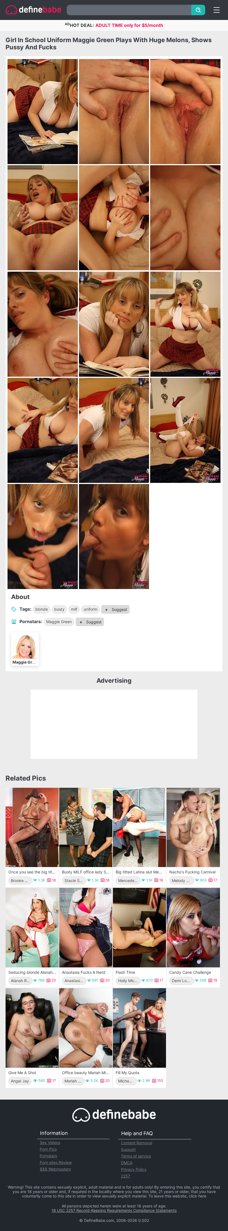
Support (128, 1149)
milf (74, 609)
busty (59, 609)
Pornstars (48, 1155)
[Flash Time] (139, 927)
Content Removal (136, 1142)
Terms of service (136, 1156)
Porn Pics (48, 1149)
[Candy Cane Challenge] (193, 927)
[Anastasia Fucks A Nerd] (85, 927)
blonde (41, 609)
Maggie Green (59, 621)
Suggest (119, 609)
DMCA (126, 1162)
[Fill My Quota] (139, 1028)
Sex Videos (50, 1142)
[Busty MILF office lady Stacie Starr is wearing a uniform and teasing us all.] (85, 827)
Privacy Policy (134, 1169)
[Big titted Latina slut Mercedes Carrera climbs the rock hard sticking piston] (139, 827)
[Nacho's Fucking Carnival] (193, 827)
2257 (125, 1176)
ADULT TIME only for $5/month (129, 25)
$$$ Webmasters (55, 1169)
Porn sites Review (56, 1162)
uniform (90, 609)
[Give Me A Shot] (32, 1028)
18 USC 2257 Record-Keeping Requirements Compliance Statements (114, 1210)
